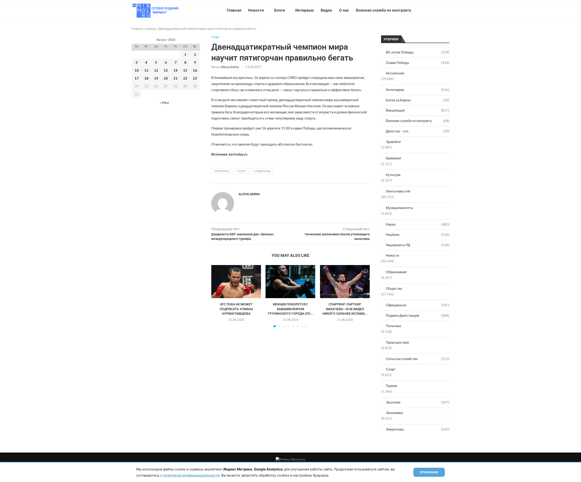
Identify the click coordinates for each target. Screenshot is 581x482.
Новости (256, 10)
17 (137, 78)
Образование (396, 272)
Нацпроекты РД (417, 245)
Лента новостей (398, 191)
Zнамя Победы (417, 63)
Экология (417, 402)
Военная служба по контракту (383, 10)
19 (156, 78)
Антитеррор (417, 90)
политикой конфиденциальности (191, 475)
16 (195, 70)
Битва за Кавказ (417, 100)
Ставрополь (262, 171)
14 (175, 70)
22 (185, 78)
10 (137, 70)
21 (175, 78)
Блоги (279, 10)
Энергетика (417, 429)
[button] (217, 296)
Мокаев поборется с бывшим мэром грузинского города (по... (290, 309)
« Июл (164, 102)
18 (146, 78)
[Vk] (430, 10)
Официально (417, 305)
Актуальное (395, 73)
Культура (393, 175)
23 (195, 78)
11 (146, 70)
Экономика (394, 413)
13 (166, 70)
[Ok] (440, 10)
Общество (394, 288)
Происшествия (397, 342)
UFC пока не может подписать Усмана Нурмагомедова (236, 309)
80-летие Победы (417, 52)
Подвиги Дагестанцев (417, 315)
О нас (344, 10)
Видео (326, 10)
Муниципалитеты (399, 208)
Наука (417, 224)
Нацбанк (417, 234)
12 (156, 70)
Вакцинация (417, 110)
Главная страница (144, 28)
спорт (241, 171)
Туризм (391, 386)
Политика (393, 326)
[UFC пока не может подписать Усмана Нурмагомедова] (236, 281)
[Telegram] (435, 10)
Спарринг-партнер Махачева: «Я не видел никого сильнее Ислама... (344, 309)
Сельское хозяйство (417, 359)
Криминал (393, 158)
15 (185, 70)
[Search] (447, 10)
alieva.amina (230, 67)
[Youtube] (426, 10)
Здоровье (393, 141)
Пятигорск (221, 171)
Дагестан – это (417, 131)
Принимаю (429, 472)
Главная (234, 10)
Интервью (304, 10)
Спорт (390, 369)
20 (166, 78)
